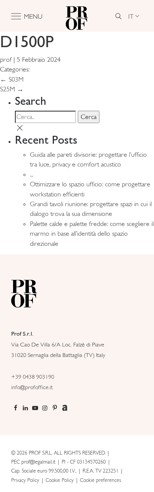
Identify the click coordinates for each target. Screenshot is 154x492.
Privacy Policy (25, 480)
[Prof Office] (77, 16)
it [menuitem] (130, 16)
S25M (12, 89)
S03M (12, 79)
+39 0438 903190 (32, 376)
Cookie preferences (100, 480)
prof (6, 59)
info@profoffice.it (32, 387)
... (31, 174)
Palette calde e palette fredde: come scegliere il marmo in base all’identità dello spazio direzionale (92, 233)
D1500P (26, 41)
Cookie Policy (60, 480)
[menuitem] (133, 16)
